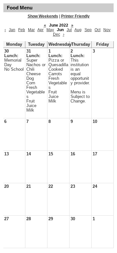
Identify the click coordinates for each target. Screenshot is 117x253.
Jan (12, 30)
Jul (69, 30)
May (50, 30)
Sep (88, 30)
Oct (97, 30)
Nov (106, 30)
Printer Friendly (75, 16)
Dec (56, 34)
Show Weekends (43, 16)
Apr (40, 30)
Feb (21, 30)
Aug (78, 30)
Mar (31, 30)
